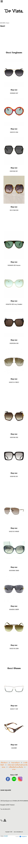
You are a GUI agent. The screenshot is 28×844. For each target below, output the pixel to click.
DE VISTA (2, 23)
